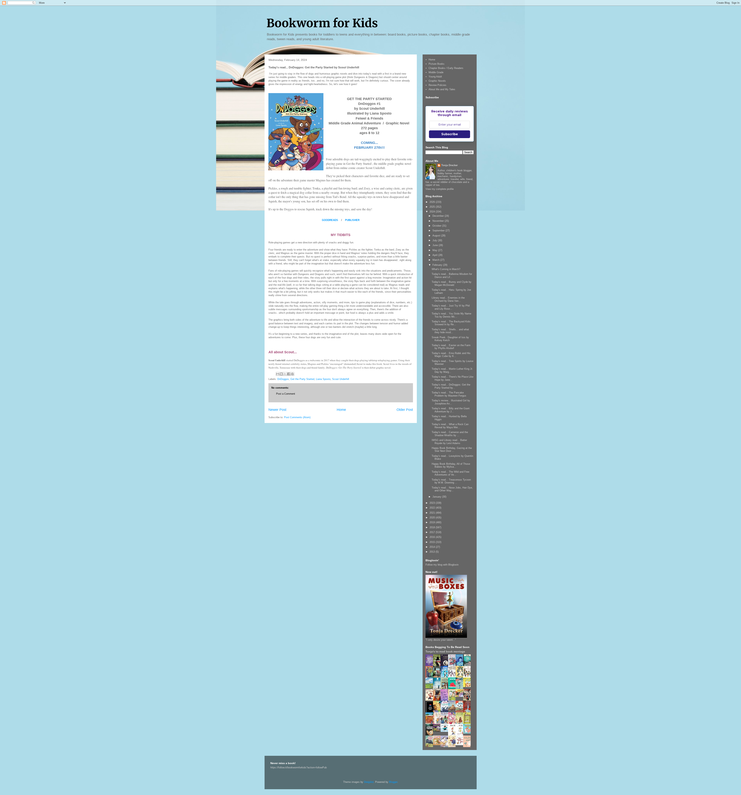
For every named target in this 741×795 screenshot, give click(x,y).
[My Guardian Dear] (468, 732)
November (438, 220)
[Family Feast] (468, 686)
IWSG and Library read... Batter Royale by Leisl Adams (449, 442)
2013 (433, 551)
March (436, 259)
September (438, 230)
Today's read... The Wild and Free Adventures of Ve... (450, 473)
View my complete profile (439, 189)
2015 (433, 542)
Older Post (405, 410)
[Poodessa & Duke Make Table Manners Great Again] (460, 744)
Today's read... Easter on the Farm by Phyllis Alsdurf (451, 347)
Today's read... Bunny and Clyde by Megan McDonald (451, 283)
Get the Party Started (302, 379)
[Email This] (278, 374)
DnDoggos (283, 379)
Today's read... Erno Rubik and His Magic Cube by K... (451, 355)
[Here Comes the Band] (453, 676)
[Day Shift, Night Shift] (460, 696)
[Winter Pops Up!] (453, 687)
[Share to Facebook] (289, 374)
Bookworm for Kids (322, 23)
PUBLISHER (352, 220)
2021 (433, 512)
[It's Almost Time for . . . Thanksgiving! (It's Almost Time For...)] (438, 744)
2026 (433, 201)
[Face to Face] (438, 711)
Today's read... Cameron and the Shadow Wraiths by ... (450, 434)
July (435, 240)
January (437, 496)
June (435, 245)
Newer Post (277, 410)
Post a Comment (285, 393)
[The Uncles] (445, 723)
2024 (433, 211)
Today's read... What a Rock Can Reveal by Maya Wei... (450, 426)
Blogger (393, 782)
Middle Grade (436, 72)
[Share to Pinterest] (292, 374)
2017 (433, 532)
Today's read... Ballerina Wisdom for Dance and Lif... (452, 276)
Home (341, 410)
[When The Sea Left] (453, 709)
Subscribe (449, 134)
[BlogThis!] (281, 374)
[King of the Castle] (468, 723)
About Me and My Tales (442, 89)
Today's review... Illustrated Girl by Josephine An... (451, 402)
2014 (433, 546)
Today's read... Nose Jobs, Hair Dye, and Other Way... (452, 489)
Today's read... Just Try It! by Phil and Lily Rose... (451, 307)
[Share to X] (285, 374)
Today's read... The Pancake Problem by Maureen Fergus (449, 394)
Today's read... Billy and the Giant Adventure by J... (450, 410)
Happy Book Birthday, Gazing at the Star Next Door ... (452, 450)
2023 (433, 502)
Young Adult (435, 76)
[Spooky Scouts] (438, 730)
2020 (433, 517)
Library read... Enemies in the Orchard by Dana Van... (448, 299)
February (437, 264)
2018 (433, 527)
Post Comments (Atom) (297, 417)
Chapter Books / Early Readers (446, 68)
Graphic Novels (437, 80)
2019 (433, 522)
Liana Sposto (323, 379)
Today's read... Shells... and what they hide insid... (450, 331)
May (435, 250)
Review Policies (437, 85)
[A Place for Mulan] (430, 700)
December (438, 215)
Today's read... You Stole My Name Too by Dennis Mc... (451, 315)
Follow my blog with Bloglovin (441, 564)
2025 (433, 206)
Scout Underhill (340, 379)
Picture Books (436, 63)
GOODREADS (330, 220)
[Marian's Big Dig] (430, 687)
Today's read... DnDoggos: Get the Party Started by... (451, 386)
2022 (433, 507)
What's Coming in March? (446, 269)
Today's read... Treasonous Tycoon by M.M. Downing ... (451, 481)
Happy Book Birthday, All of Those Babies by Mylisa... (451, 465)
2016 (433, 537)
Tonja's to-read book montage (445, 651)
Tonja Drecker (449, 165)
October (437, 225)
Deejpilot (369, 782)
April (435, 255)
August (436, 235)
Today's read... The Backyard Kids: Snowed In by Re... (451, 323)
